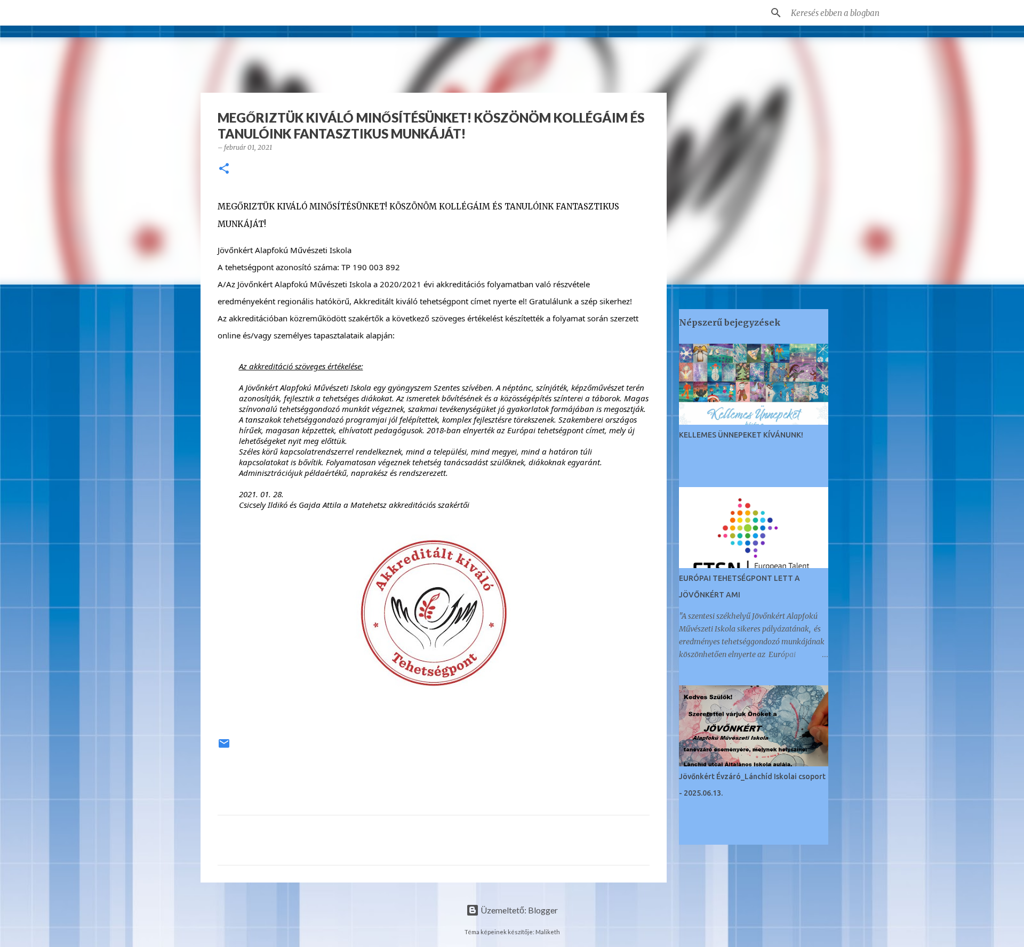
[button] (224, 169)
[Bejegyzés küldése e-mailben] (224, 747)
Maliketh (547, 931)
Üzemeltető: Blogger (518, 910)
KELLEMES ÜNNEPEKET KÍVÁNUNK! (741, 435)
